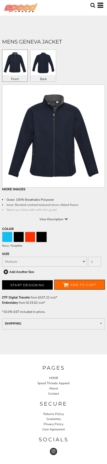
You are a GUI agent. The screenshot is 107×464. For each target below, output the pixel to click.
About (53, 388)
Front (15, 79)
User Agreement (53, 429)
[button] (92, 5)
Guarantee (53, 419)
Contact (53, 394)
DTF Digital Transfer (16, 297)
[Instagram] (53, 451)
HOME (53, 378)
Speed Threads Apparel (53, 383)
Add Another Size (21, 272)
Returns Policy (53, 414)
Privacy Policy (53, 424)
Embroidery (10, 303)
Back (43, 79)
